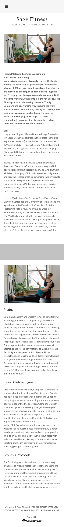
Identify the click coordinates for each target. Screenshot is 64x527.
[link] (32, 19)
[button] (7, 6)
